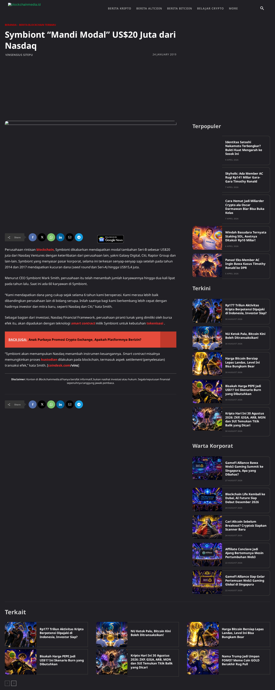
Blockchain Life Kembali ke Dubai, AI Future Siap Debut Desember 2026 (245, 498)
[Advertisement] (137, 88)
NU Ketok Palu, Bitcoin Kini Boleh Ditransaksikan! (245, 336)
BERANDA (11, 25)
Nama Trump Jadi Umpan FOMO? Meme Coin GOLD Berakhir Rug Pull (240, 660)
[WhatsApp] (51, 237)
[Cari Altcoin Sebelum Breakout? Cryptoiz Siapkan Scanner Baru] (207, 527)
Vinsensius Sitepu (19, 55)
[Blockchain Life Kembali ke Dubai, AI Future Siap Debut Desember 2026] (207, 499)
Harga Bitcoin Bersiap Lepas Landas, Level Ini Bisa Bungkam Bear (242, 362)
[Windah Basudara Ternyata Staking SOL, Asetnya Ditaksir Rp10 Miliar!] (207, 238)
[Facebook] (33, 237)
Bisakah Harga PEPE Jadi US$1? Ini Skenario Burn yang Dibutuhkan (243, 390)
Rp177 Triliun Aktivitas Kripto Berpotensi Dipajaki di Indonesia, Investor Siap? (246, 309)
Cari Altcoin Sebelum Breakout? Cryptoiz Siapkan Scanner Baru (246, 525)
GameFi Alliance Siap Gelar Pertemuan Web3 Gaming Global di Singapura (245, 580)
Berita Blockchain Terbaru (37, 25)
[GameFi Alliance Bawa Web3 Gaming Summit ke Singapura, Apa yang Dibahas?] (207, 468)
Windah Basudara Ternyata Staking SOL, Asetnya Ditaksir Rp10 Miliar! (245, 236)
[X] (42, 237)
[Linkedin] (60, 237)
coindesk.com (59, 365)
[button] (262, 8)
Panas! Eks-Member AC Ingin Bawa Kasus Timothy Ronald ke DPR (245, 264)
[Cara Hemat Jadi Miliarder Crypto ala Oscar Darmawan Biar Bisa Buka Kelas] (207, 206)
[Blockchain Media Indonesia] (48, 8)
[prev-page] (7, 683)
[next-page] (13, 683)
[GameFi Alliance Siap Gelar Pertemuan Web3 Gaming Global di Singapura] (207, 582)
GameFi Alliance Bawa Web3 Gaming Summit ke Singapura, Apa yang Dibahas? (244, 469)
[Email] (70, 237)
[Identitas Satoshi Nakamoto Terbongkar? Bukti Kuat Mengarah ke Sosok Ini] (207, 147)
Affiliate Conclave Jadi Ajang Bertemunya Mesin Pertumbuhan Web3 (244, 553)
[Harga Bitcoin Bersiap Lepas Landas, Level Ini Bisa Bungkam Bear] (207, 364)
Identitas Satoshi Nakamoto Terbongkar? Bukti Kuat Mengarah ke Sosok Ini (243, 148)
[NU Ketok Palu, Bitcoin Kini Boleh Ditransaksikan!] (207, 338)
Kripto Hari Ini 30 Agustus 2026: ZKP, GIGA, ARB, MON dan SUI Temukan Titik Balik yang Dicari (245, 419)
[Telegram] (79, 237)
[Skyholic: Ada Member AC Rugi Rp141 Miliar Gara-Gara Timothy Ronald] (207, 179)
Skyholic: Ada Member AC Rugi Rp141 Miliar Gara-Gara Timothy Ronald (244, 177)
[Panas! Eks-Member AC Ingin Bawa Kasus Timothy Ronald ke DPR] (207, 265)
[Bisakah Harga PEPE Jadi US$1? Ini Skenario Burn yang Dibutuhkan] (207, 391)
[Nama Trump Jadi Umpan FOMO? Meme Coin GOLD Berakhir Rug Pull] (203, 661)
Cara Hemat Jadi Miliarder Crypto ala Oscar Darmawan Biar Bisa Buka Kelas (244, 207)
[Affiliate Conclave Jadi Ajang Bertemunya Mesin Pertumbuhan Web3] (207, 554)
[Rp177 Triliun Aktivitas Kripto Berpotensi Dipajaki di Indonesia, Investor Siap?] (207, 310)
